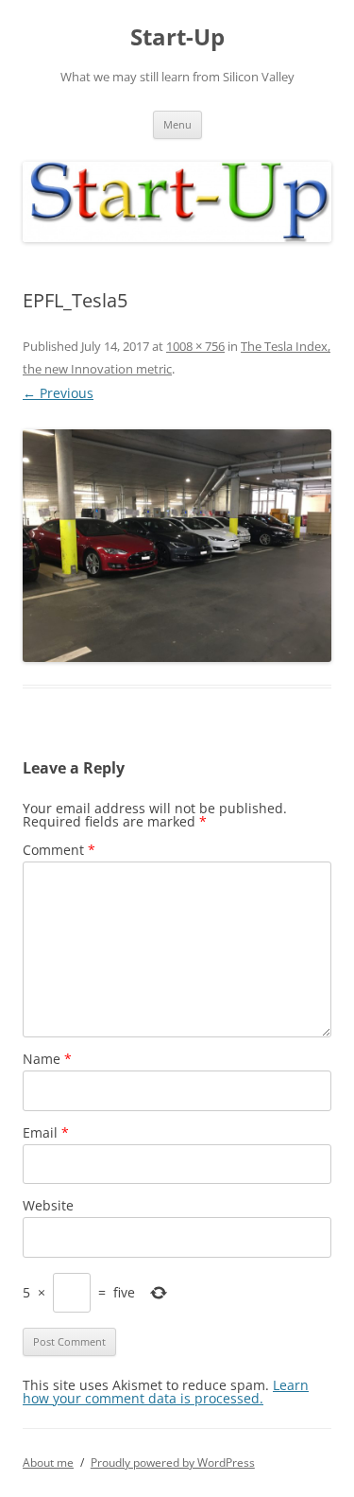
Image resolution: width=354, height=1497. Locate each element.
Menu (177, 124)
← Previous (58, 393)
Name (47, 1059)
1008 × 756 (195, 346)
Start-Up (177, 37)
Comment (59, 850)
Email (46, 1132)
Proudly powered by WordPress (173, 1462)
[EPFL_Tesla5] (177, 545)
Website (48, 1205)
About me (48, 1462)
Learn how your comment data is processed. (166, 1391)
